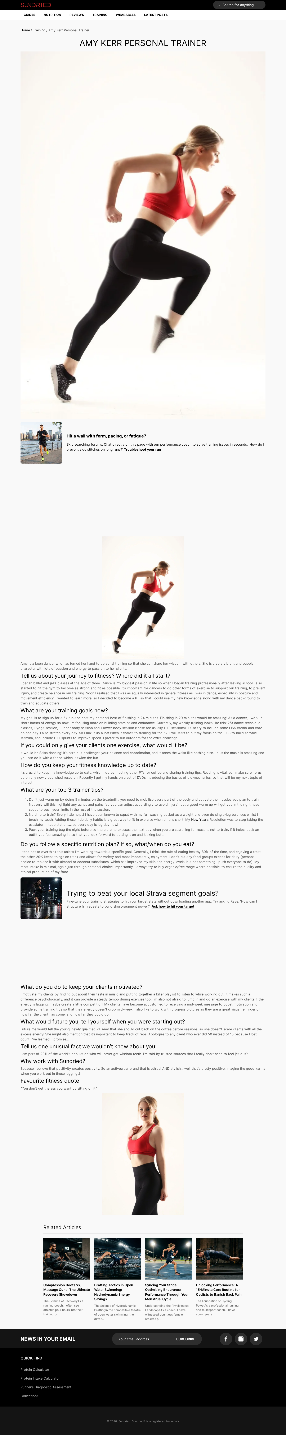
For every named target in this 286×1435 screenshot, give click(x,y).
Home (25, 30)
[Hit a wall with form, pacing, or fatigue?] (41, 443)
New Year (198, 819)
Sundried (124, 1421)
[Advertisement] (143, 496)
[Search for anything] (239, 5)
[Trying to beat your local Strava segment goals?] (41, 898)
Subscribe (185, 1339)
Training (39, 30)
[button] (32, 15)
